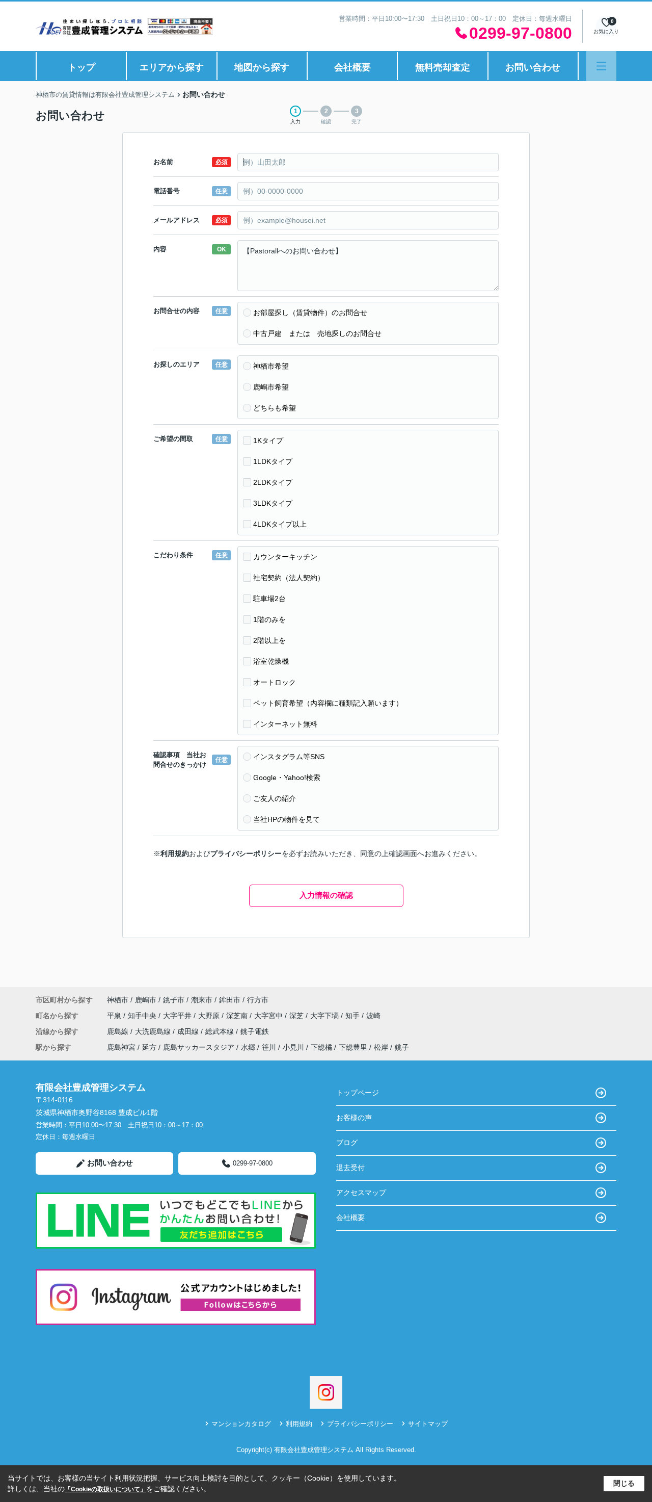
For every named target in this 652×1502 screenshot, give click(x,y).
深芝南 (238, 1016)
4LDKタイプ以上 (280, 524)
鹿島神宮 (121, 1047)
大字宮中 (269, 1016)
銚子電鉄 (254, 1031)
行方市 (257, 1000)
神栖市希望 (271, 366)
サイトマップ (428, 1424)
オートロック (274, 682)
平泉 (115, 1016)
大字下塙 (325, 1016)
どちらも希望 (274, 408)
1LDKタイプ (272, 461)
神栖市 (117, 1000)
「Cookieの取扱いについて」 (105, 1489)
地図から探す (261, 67)
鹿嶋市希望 (271, 387)
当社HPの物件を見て (286, 819)
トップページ (357, 1093)
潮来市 (201, 1000)
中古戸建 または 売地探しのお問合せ (317, 333)
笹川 (269, 1047)
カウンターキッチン (285, 557)
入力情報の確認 (326, 895)
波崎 (373, 1016)
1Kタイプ (268, 440)
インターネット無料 (285, 724)
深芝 (297, 1016)
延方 (149, 1047)
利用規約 (174, 853)
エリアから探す (172, 67)
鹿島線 (118, 1031)
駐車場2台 (269, 598)
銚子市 (173, 1000)
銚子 (402, 1047)
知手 (353, 1016)
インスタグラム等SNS (288, 757)
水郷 (248, 1047)
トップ (81, 67)
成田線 (189, 1031)
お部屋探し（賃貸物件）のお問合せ (310, 312)
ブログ (347, 1142)
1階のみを (269, 619)
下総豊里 (353, 1047)
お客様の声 (354, 1117)
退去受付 (350, 1167)
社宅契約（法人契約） (288, 578)
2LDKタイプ (272, 482)
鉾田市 (229, 1000)
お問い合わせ (532, 67)
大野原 (210, 1016)
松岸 (381, 1047)
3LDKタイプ (272, 503)
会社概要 (352, 67)
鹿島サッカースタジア (198, 1047)
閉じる (624, 1483)
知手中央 (143, 1016)
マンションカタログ (241, 1424)
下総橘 (321, 1047)
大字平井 (178, 1016)
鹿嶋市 (145, 1000)
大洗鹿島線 (154, 1031)
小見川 (293, 1047)
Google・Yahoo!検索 (286, 777)
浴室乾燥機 (271, 661)
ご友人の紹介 (274, 798)
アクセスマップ (361, 1192)
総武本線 (220, 1031)
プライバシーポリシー (246, 853)
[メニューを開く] (601, 66)
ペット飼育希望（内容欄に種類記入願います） (328, 703)
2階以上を (269, 640)
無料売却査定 (442, 67)
